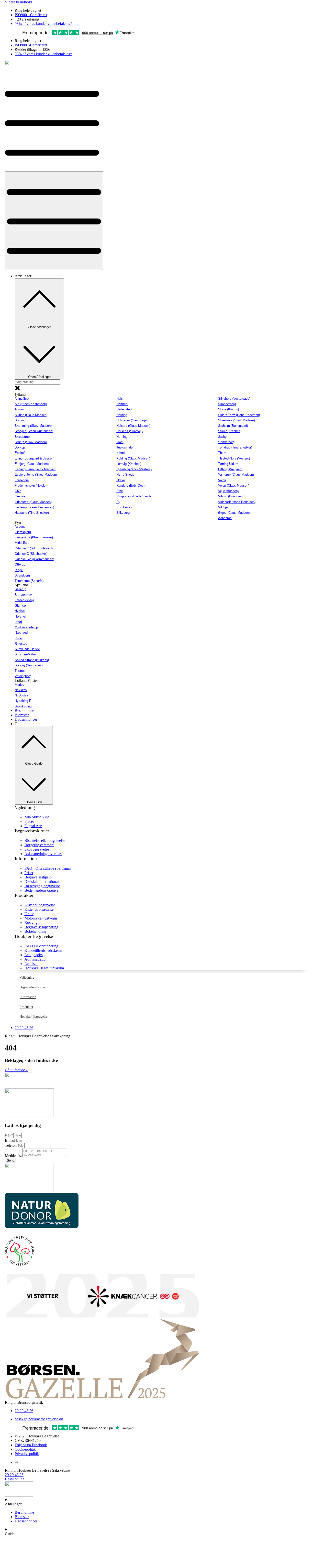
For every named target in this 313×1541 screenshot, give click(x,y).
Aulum (19, 409)
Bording (20, 420)
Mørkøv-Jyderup (26, 627)
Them (222, 453)
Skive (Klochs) (228, 409)
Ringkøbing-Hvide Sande (133, 496)
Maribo (19, 684)
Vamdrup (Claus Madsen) (236, 474)
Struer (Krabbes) (229, 431)
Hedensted (124, 409)
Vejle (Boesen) (228, 491)
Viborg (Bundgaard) (231, 496)
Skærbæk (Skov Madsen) (236, 420)
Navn (9, 1135)
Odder (120, 480)
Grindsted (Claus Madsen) (33, 502)
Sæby (222, 437)
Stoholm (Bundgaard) (233, 426)
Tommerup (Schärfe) (29, 581)
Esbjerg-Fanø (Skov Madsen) (35, 469)
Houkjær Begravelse (33, 1016)
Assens (20, 526)
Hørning (121, 437)
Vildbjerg (224, 507)
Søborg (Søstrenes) (29, 665)
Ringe (19, 570)
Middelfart (22, 543)
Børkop (20, 447)
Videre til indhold (18, 2)
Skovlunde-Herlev (27, 649)
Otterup (20, 564)
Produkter (26, 1007)
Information (28, 997)
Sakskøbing (23, 706)
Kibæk (121, 453)
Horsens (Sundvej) (129, 431)
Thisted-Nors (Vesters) (234, 458)
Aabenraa (225, 518)
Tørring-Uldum (228, 464)
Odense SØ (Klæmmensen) (34, 559)
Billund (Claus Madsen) (31, 415)
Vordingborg (23, 676)
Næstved (21, 632)
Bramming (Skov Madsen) (33, 426)
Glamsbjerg (23, 532)
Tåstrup (20, 671)
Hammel (122, 404)
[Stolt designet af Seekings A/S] (17, 1462)
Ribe (119, 491)
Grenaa (20, 496)
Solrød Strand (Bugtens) (32, 660)
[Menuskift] (54, 220)
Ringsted (21, 643)
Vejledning (27, 977)
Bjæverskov (23, 595)
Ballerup (20, 589)
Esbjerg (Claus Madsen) (32, 464)
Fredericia (22, 480)
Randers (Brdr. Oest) (130, 485)
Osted (19, 638)
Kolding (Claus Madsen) (133, 458)
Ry (118, 502)
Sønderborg (226, 442)
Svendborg (22, 575)
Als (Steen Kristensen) (31, 404)
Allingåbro (22, 398)
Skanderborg (227, 404)
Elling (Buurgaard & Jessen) (34, 458)
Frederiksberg (24, 600)
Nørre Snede (125, 474)
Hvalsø (20, 611)
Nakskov (21, 690)
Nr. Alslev (21, 695)
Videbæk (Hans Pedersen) (237, 502)
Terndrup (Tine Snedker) (235, 447)
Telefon (11, 1145)
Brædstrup (22, 437)
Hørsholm (21, 616)
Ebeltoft (20, 453)
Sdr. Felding (124, 507)
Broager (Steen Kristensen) (34, 431)
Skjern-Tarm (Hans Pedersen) (239, 415)
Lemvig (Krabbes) (128, 464)
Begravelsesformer (32, 987)
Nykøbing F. (23, 701)
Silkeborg (123, 512)
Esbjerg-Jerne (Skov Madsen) (36, 474)
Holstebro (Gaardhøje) (131, 420)
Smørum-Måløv (26, 654)
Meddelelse (13, 1156)
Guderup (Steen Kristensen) (34, 507)
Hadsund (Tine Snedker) (32, 512)
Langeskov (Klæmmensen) (34, 537)
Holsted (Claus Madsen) (133, 426)
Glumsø (20, 605)
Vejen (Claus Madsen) (233, 485)
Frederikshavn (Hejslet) (31, 485)
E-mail (10, 1140)
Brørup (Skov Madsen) (31, 442)
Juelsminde (124, 447)
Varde (222, 480)
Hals (119, 398)
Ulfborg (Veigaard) (230, 469)
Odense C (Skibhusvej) (31, 554)
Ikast (119, 442)
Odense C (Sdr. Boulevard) (34, 548)
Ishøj (18, 622)
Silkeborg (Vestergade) (234, 398)
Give (18, 491)
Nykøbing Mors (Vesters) (134, 469)
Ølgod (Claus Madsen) (234, 512)
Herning (121, 415)
